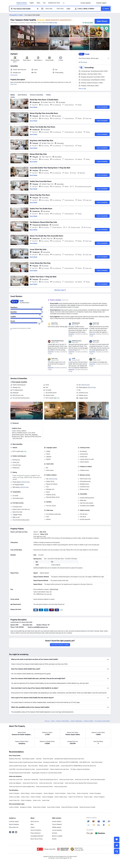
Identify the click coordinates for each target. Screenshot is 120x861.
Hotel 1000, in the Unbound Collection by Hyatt (22, 769)
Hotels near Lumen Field (15, 779)
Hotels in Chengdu (36, 797)
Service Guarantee (14, 824)
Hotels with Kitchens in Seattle (69, 807)
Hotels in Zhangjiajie (47, 797)
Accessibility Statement (37, 836)
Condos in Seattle (14, 807)
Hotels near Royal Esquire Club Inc (48, 779)
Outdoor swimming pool (19, 384)
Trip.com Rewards (57, 824)
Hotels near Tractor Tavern (66, 779)
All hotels (54, 833)
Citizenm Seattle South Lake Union (59, 769)
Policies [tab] (48, 95)
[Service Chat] (116, 851)
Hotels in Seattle (88, 721)
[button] (64, 3)
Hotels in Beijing (25, 793)
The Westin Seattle (54, 765)
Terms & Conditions (36, 830)
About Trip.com (35, 821)
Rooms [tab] (12, 95)
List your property (57, 830)
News (32, 824)
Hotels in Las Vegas (14, 797)
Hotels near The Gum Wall (82, 779)
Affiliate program (56, 827)
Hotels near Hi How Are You (30, 783)
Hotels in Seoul (25, 797)
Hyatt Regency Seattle (28, 758)
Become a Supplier (57, 836)
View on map (82, 88)
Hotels (53, 721)
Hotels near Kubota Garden (97, 779)
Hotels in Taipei (88, 797)
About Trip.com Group (36, 839)
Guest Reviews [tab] (22, 95)
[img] (29, 37)
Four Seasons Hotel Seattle (23, 20)
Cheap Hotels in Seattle (39, 807)
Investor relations (56, 821)
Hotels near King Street (60, 786)
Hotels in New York (14, 800)
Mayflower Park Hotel (15, 758)
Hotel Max (38, 758)
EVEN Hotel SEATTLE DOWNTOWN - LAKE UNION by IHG (74, 762)
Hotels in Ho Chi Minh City (76, 797)
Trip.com (47, 721)
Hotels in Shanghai (14, 793)
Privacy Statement (35, 833)
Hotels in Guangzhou (36, 793)
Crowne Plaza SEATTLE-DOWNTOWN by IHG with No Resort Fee (78, 765)
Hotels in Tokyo (71, 793)
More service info (13, 827)
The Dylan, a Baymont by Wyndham (80, 769)
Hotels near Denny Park (45, 783)
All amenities (13, 75)
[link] (85, 2)
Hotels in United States (62, 721)
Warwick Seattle (43, 765)
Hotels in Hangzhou (26, 800)
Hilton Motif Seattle (97, 762)
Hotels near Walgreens (15, 783)
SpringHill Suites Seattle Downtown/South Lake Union (69, 758)
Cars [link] (44, 3)
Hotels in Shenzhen (60, 793)
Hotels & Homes (22, 3)
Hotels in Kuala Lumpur (61, 797)
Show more (13, 84)
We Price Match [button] (89, 22)
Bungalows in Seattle (26, 807)
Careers (33, 827)
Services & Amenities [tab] (36, 95)
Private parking (83, 387)
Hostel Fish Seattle (48, 758)
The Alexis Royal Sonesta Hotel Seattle (19, 773)
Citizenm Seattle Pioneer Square (18, 765)
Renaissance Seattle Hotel (50, 762)
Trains (38, 3)
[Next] (108, 410)
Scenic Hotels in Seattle (53, 807)
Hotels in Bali (45, 800)
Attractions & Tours (54, 3)
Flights (32, 3)
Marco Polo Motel (33, 765)
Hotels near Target (58, 783)
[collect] (116, 839)
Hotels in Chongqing (95, 793)
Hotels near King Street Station (44, 786)
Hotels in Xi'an (37, 800)
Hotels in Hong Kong (82, 793)
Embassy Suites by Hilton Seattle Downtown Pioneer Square (25, 762)
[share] (116, 845)
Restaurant (15, 392)
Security (54, 839)
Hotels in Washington (76, 721)
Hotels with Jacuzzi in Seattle (87, 807)
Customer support (14, 821)
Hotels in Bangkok (49, 793)
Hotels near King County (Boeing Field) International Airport (81, 783)
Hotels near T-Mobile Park (31, 779)
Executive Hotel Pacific (42, 769)
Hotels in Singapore (99, 797)
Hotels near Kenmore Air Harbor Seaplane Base (22, 786)
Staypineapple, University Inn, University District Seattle (47, 773)
